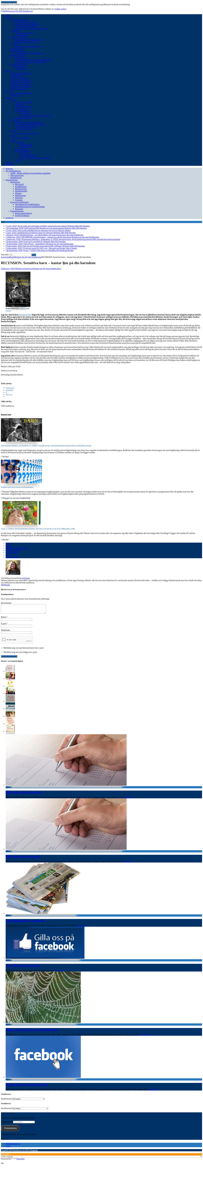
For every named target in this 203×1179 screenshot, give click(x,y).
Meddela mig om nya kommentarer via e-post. (24, 648)
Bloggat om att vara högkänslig (46, 269)
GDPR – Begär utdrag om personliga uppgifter (30, 173)
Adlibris (22, 308)
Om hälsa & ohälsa (18, 78)
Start (8, 15)
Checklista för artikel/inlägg (27, 204)
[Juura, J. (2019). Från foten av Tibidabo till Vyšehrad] (10, 709)
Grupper (19, 200)
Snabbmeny (6, 1099)
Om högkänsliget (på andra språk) (30, 124)
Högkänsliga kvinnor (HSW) (27, 24)
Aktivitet (19, 198)
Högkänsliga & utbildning (26, 42)
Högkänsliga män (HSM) (25, 26)
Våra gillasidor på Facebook (23, 965)
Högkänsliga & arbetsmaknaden (29, 40)
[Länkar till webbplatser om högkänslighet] (43, 1022)
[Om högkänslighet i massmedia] (43, 913)
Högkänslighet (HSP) (29, 156)
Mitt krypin (15, 182)
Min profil (19, 184)
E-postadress (7, 1122)
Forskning (14, 44)
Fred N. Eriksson (22, 216)
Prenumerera (10, 1128)
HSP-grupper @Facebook (21, 93)
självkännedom (12, 557)
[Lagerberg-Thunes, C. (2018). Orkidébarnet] (10, 671)
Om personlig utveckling (21, 82)
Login (8, 1146)
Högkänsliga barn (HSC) (25, 22)
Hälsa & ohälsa (16, 49)
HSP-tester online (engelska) (23, 792)
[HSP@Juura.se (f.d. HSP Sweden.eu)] (17, 11)
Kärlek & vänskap (17, 51)
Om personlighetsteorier (26, 127)
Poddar (13, 131)
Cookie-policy (60, 9)
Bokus (8, 311)
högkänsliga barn (13, 550)
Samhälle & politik (18, 64)
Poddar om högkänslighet (26, 133)
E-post (4, 624)
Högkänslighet (21, 138)
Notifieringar (21, 189)
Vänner (18, 193)
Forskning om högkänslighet (27, 46)
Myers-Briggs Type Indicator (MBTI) (30, 62)
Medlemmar (20, 195)
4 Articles (26, 578)
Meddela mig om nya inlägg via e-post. (20, 652)
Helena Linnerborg (23, 269)
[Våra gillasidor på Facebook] (45, 958)
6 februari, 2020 (8, 269)
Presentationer (17, 211)
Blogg (8, 71)
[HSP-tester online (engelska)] (66, 785)
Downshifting (21, 69)
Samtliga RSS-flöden (24, 129)
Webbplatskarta (13, 1144)
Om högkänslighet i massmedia (25, 920)
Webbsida (5, 630)
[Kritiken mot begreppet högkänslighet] (21, 482)
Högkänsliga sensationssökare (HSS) (31, 29)
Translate (20, 1159)
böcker (9, 546)
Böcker (13, 100)
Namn (4, 617)
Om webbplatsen (13, 171)
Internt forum (12, 180)
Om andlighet (16, 75)
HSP (7, 555)
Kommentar (6, 603)
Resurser (19, 209)
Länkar (9, 162)
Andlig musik (21, 35)
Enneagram (20, 58)
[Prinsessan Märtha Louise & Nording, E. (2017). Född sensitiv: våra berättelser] (10, 694)
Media (8, 98)
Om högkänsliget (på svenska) (28, 122)
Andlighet (14, 31)
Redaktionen (16, 178)
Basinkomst (20, 66)
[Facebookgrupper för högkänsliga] (43, 1077)
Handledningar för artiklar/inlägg (30, 207)
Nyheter (9, 169)
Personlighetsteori (18, 55)
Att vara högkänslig (18, 20)
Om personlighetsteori (20, 80)
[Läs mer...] (128, 797)
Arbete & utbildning (19, 37)
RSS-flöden (15, 120)
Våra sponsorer (17, 175)
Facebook (10, 165)
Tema (8, 17)
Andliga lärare (26, 145)
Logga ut (9, 218)
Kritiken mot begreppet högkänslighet (17, 487)
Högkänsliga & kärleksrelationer (29, 53)
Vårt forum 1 (15, 95)
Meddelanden (21, 191)
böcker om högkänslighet (17, 548)
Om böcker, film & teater (20, 87)
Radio (13, 136)
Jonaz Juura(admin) (23, 213)
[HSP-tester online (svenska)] (66, 849)
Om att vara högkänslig (20, 73)
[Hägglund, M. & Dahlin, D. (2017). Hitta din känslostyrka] (10, 679)
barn (8, 544)
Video (12, 140)
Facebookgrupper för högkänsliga (27, 1084)
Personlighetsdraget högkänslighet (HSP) (33, 60)
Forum (8, 91)
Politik (18, 160)
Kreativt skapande (18, 89)
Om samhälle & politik (20, 84)
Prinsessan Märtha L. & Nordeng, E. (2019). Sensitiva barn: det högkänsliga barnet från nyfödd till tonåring (46, 446)
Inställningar (21, 187)
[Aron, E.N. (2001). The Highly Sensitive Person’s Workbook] (10, 701)
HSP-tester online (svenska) (23, 856)
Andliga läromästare (24, 33)
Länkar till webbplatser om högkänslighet (32, 1029)
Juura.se (34, 1150)
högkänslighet (12, 553)
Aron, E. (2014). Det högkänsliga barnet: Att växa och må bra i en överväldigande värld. (38, 529)
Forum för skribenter (19, 202)
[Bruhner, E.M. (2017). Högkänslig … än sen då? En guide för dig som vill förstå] (10, 686)
